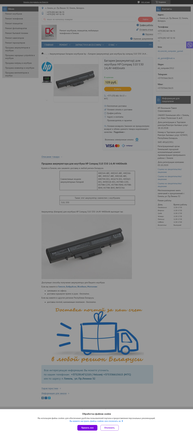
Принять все (87, 428)
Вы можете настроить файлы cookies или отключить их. (95, 421)
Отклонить (109, 428)
